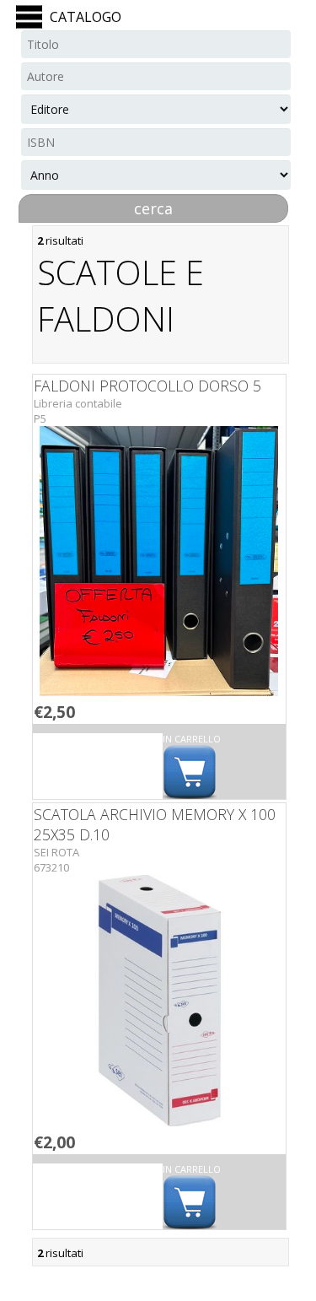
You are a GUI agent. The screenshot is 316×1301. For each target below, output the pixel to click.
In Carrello (192, 738)
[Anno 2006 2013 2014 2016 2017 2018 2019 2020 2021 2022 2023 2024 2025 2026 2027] (156, 174)
